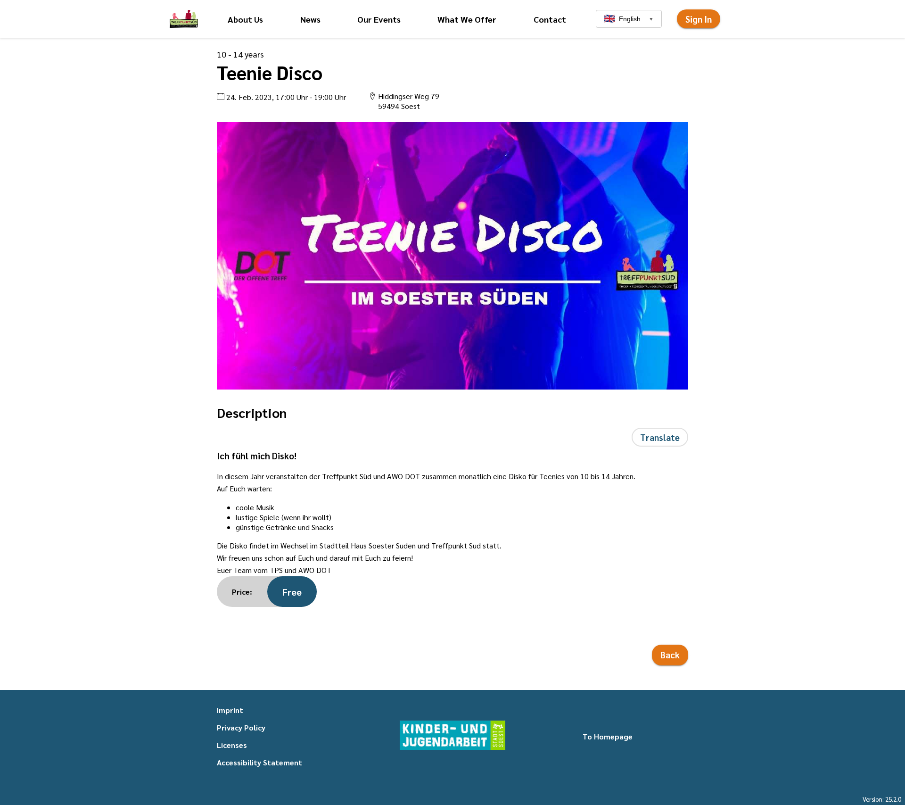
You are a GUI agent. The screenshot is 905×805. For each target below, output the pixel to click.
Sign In (698, 19)
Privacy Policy (241, 727)
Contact (550, 19)
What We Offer (466, 19)
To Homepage (608, 736)
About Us (245, 19)
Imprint (230, 710)
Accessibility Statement (259, 762)
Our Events (379, 19)
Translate (660, 437)
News (310, 19)
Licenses (232, 745)
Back (670, 654)
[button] (184, 19)
